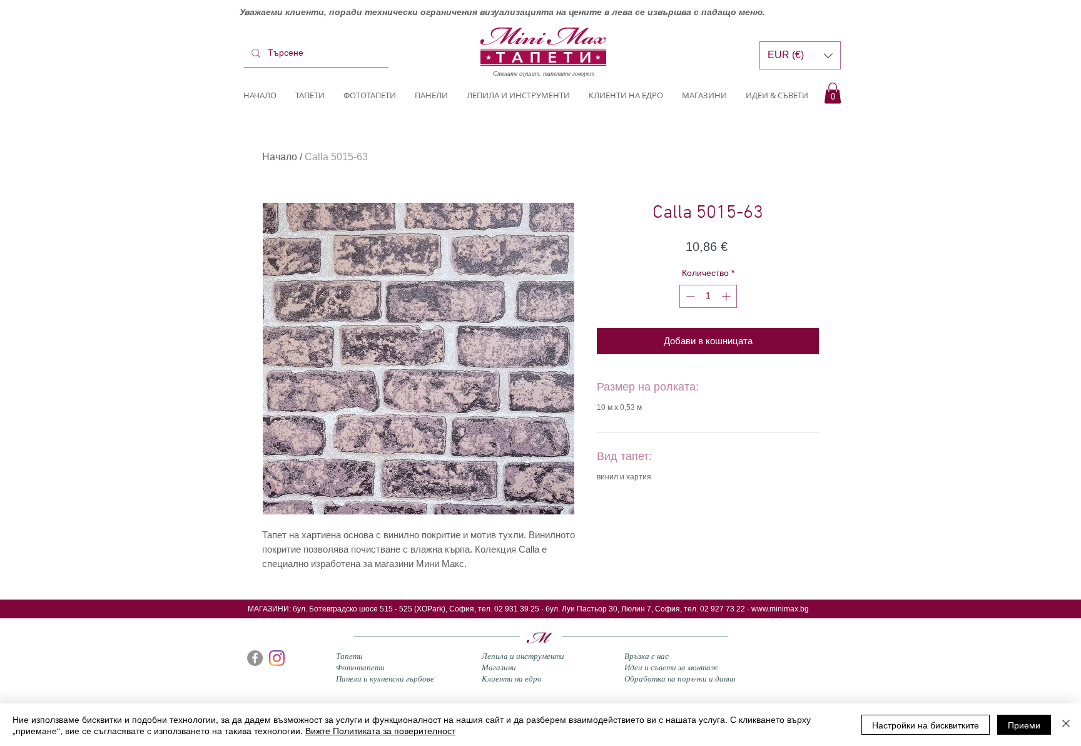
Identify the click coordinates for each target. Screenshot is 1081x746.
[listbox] (800, 55)
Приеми (1024, 724)
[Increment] (727, 296)
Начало (279, 156)
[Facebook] (255, 658)
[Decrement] (689, 296)
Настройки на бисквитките (925, 724)
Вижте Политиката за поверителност (380, 730)
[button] (832, 93)
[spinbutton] (708, 296)
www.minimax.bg (780, 609)
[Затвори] (1065, 724)
